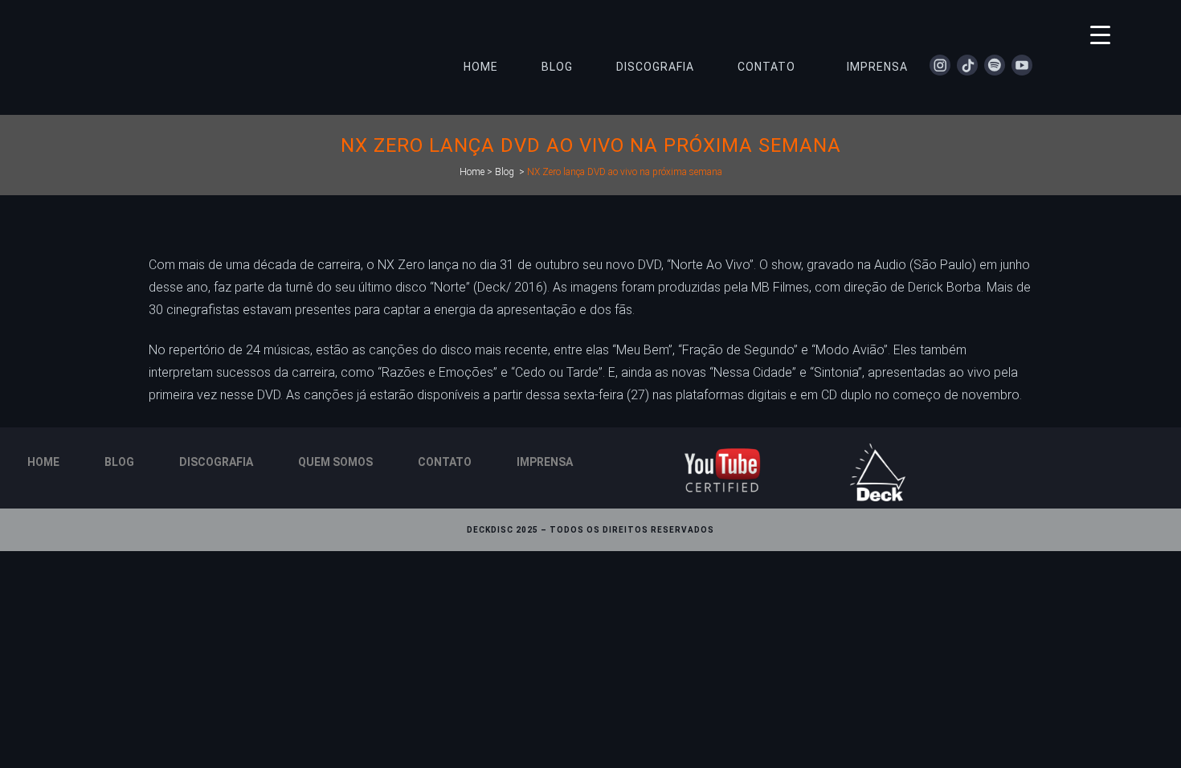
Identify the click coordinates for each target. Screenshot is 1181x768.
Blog (504, 172)
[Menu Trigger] (1100, 34)
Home (472, 172)
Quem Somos (335, 461)
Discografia (216, 461)
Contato (445, 461)
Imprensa (545, 461)
